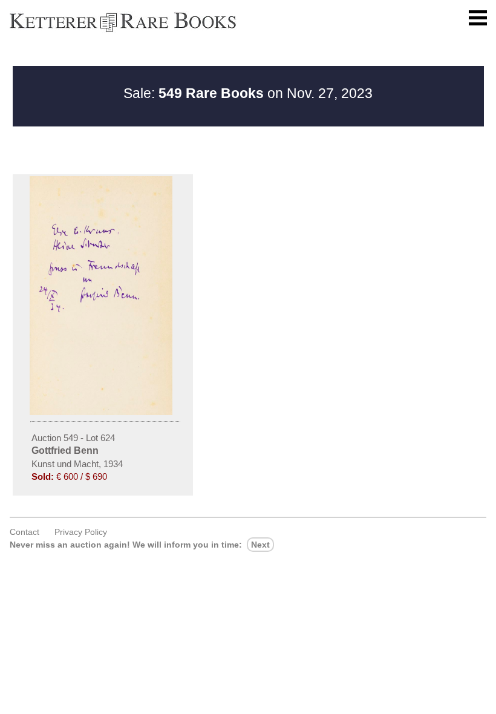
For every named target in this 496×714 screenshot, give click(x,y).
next (260, 544)
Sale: (193, 93)
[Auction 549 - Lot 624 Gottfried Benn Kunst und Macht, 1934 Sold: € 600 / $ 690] (103, 412)
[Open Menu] (478, 18)
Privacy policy (80, 532)
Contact (24, 532)
